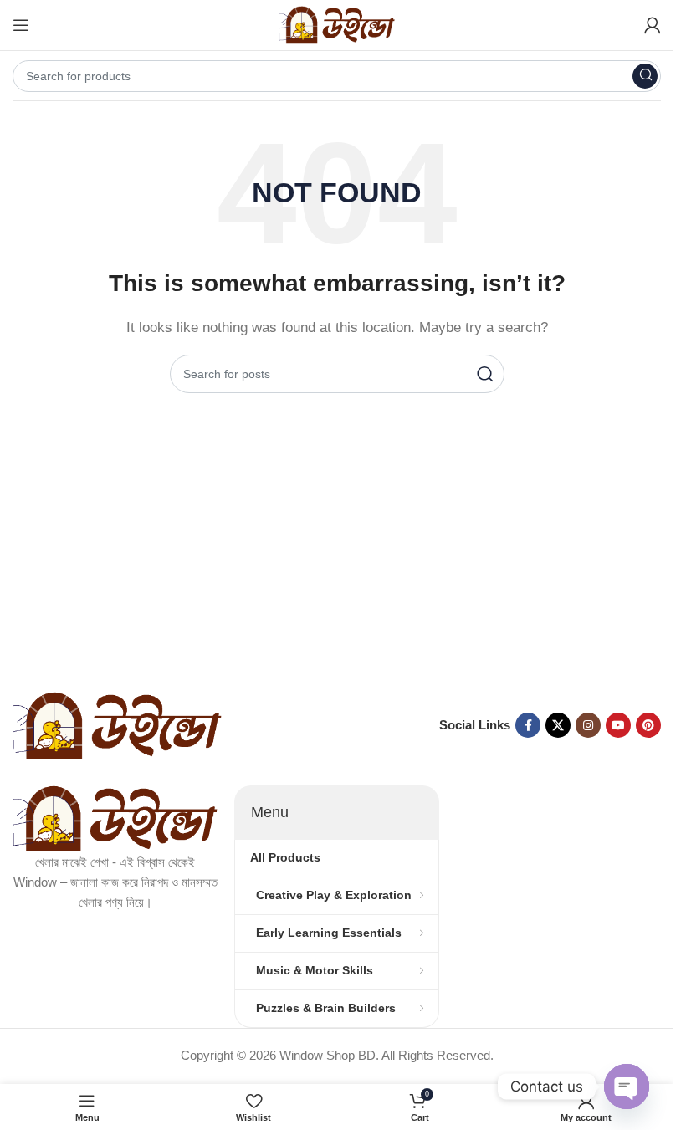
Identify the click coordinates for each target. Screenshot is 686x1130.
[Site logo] (337, 24)
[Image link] (117, 724)
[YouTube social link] (618, 725)
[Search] (645, 76)
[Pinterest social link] (648, 725)
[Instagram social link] (588, 725)
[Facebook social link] (527, 725)
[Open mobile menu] (21, 25)
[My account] (652, 25)
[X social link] (558, 725)
